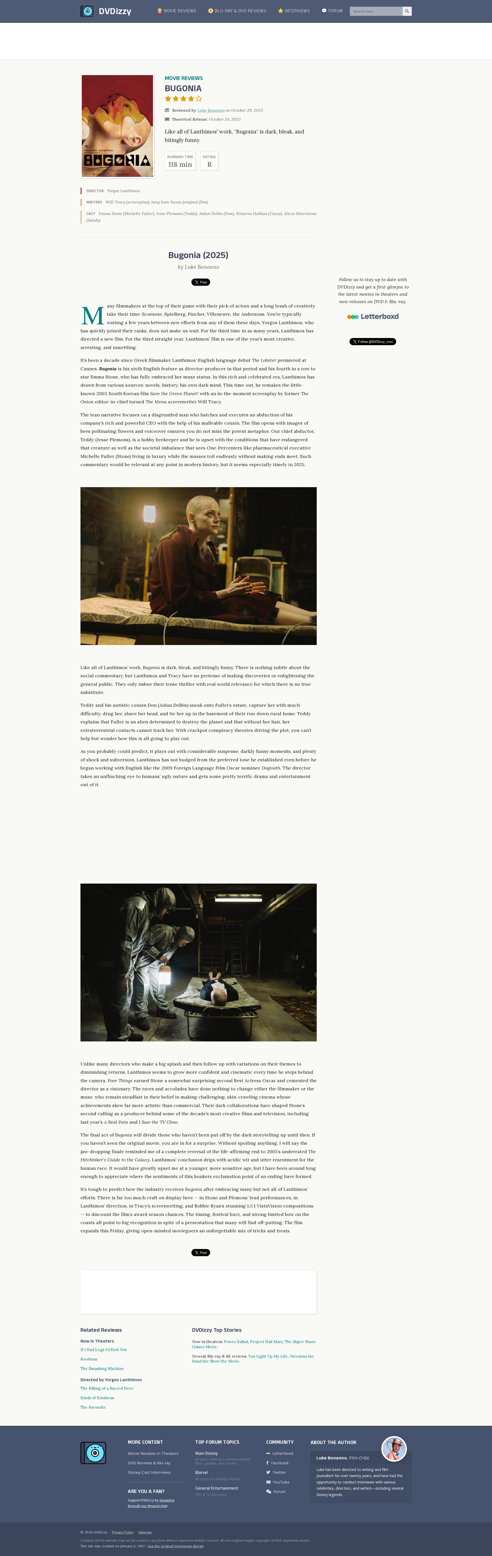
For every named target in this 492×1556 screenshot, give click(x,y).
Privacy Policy (123, 1532)
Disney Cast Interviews (149, 1472)
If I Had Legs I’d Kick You (103, 1349)
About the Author (333, 1443)
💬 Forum (332, 11)
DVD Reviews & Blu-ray (149, 1462)
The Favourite (93, 1407)
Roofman (88, 1359)
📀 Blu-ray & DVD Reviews (237, 11)
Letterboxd (282, 1453)
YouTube (281, 1482)
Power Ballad (236, 1341)
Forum (279, 1491)
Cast (90, 214)
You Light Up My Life (268, 1356)
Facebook (280, 1462)
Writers (94, 203)
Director (95, 191)
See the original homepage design (176, 1546)
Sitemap (145, 1532)
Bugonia (183, 90)
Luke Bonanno (211, 110)
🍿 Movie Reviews (176, 11)
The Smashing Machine (102, 1368)
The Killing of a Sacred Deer (106, 1388)
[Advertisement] (246, 41)
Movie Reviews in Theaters (153, 1453)
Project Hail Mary (266, 1341)
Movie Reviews (184, 79)
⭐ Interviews (294, 11)
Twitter (279, 1472)
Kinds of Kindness (97, 1397)
